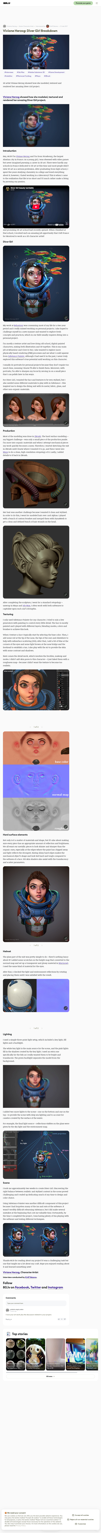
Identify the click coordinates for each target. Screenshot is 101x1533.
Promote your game (83, 3)
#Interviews (9, 72)
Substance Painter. (16, 356)
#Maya (37, 76)
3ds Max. (27, 605)
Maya (5, 452)
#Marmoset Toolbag (23, 76)
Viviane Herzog (12, 26)
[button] (36, 283)
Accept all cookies (81, 1515)
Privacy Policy (21, 1526)
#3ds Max (20, 72)
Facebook (22, 1287)
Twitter (35, 1287)
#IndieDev (8, 76)
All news (49, 1376)
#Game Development (56, 72)
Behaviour (18, 325)
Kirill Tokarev (54, 26)
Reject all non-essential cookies (81, 1520)
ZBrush (38, 436)
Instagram (55, 1287)
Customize (81, 1524)
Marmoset (63, 963)
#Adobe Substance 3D (36, 72)
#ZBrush (47, 76)
